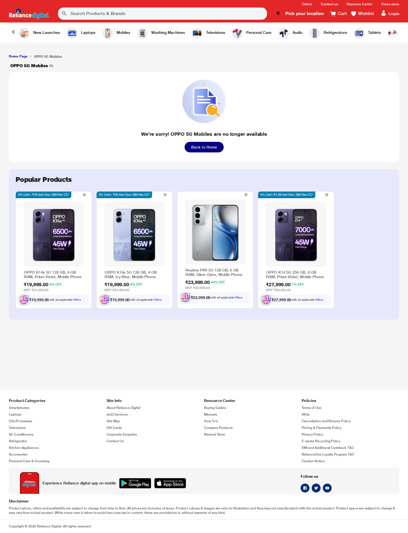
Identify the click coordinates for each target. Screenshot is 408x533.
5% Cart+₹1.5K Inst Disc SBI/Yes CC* (286, 195)
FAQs (306, 414)
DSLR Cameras (20, 421)
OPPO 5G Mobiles (29, 65)
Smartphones (19, 408)
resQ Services (117, 414)
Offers (77, 299)
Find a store (390, 4)
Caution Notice (313, 461)
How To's (211, 421)
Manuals (210, 414)
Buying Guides (215, 408)
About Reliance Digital (124, 408)
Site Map (113, 421)
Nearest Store (214, 434)
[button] (300, 13)
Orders (307, 4)
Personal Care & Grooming (29, 461)
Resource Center (359, 4)
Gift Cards (114, 428)
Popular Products (44, 179)
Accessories (18, 454)
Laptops (15, 414)
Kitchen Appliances (24, 448)
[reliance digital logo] (29, 13)
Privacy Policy (312, 434)
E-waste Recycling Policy (321, 441)
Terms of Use (311, 408)
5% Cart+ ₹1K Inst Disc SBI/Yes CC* (43, 195)
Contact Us (115, 441)
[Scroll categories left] (13, 32)
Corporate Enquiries (122, 434)
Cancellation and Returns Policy (326, 421)
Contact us (329, 4)
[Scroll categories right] (394, 32)
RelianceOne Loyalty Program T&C (328, 454)
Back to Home (204, 147)
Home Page (18, 56)
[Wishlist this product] (84, 195)
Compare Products (218, 428)
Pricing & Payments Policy (322, 428)
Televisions (17, 428)
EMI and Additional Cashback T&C (328, 448)
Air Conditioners (21, 434)
